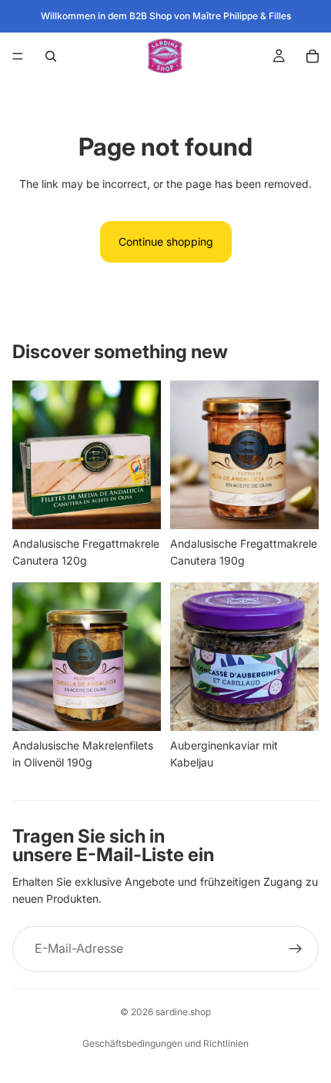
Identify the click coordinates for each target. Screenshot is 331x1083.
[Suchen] (51, 56)
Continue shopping (166, 241)
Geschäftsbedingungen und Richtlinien (165, 1043)
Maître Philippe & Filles (241, 16)
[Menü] (17, 56)
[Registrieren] (295, 949)
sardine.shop (183, 1012)
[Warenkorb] (312, 56)
